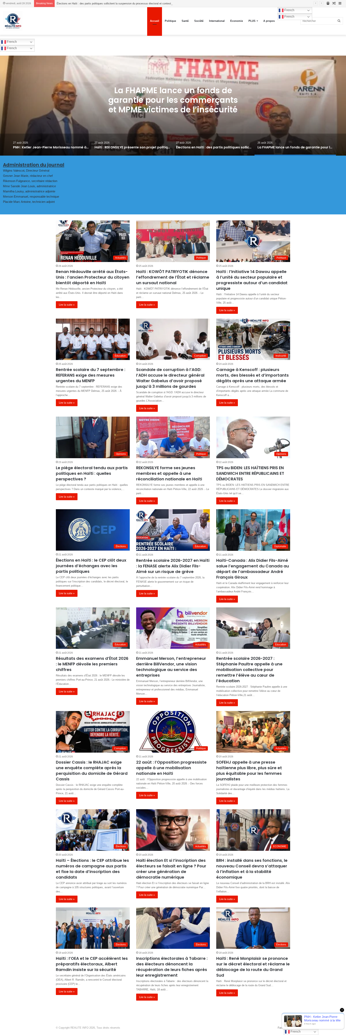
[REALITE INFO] (13, 21)
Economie (236, 20)
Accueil (154, 20)
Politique (170, 20)
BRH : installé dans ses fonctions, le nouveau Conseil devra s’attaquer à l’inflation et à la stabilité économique (252, 869)
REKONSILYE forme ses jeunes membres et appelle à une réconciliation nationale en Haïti (169, 473)
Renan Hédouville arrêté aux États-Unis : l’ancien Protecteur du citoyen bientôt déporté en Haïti (92, 277)
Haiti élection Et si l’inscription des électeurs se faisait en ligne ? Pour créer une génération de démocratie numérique (171, 869)
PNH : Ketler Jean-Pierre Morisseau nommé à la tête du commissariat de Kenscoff (173, 100)
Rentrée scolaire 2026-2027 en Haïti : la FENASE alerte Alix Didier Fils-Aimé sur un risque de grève (172, 566)
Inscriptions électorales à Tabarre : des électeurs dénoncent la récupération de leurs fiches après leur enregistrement (172, 967)
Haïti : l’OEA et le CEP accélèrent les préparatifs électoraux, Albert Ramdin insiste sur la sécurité (92, 964)
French (289, 10)
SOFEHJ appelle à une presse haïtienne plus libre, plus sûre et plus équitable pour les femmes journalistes (249, 770)
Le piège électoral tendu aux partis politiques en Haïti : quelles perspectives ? (92, 473)
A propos (269, 20)
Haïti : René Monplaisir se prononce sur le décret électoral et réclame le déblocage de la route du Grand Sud (253, 967)
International (217, 20)
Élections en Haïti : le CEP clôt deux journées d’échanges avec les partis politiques (91, 565)
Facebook (283, 1027)
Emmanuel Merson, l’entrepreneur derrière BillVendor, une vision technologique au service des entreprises (171, 667)
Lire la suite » (66, 304)
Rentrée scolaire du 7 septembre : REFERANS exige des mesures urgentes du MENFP (90, 375)
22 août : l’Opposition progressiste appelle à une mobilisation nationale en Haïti (171, 767)
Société (198, 20)
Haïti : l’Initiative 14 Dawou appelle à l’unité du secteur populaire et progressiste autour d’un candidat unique (252, 280)
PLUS (251, 20)
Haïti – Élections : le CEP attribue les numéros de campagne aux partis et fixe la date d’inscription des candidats (92, 869)
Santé (185, 20)
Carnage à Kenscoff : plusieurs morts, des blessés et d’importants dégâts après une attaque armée (252, 375)
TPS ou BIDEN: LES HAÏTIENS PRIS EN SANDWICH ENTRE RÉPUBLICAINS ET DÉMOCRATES (250, 473)
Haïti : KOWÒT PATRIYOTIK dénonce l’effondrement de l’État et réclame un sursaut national (172, 277)
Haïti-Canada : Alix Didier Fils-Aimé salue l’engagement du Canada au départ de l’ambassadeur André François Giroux (252, 569)
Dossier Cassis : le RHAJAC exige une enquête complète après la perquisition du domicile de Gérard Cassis (92, 770)
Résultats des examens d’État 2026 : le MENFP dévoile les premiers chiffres (92, 664)
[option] (173, 106)
